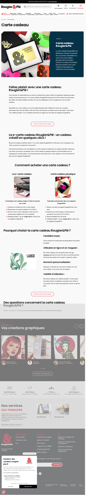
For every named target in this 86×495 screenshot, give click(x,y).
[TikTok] (40, 473)
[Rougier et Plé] (7, 439)
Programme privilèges (44, 437)
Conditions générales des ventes (51, 485)
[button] (72, 7)
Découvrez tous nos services (11, 424)
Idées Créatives (42, 452)
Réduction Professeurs (65, 447)
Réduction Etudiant (43, 440)
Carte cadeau (20, 437)
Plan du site (81, 485)
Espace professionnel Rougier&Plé (65, 450)
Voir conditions (52, 1)
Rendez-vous (7, 310)
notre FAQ (17, 310)
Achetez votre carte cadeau (42, 124)
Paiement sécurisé (73, 485)
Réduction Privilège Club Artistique (66, 438)
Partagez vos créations (42, 374)
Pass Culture (41, 443)
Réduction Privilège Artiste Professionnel (66, 442)
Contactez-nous (21, 440)
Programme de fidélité (44, 446)
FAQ (17, 443)
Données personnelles (64, 485)
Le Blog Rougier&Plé (43, 449)
